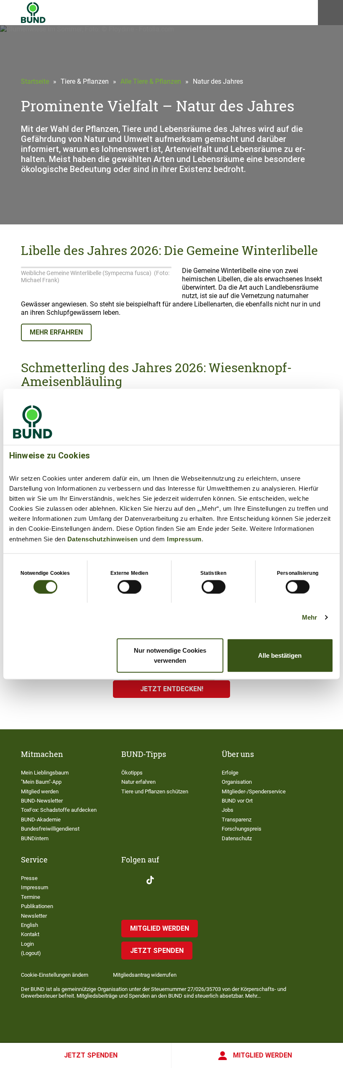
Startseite (35, 81)
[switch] (129, 586)
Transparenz (236, 819)
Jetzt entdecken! (171, 689)
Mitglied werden (262, 1055)
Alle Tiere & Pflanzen (150, 81)
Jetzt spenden (91, 1055)
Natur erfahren (138, 782)
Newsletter (34, 916)
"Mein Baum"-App (41, 782)
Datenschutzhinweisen (102, 538)
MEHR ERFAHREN (56, 332)
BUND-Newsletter (42, 801)
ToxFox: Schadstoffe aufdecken (59, 810)
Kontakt (30, 934)
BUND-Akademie (41, 819)
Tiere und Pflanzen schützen (154, 791)
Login (27, 944)
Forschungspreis (241, 829)
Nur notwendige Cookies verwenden (170, 655)
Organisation (237, 782)
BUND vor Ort (237, 801)
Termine (30, 897)
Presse (29, 878)
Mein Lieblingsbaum (45, 772)
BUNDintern (35, 838)
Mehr (309, 616)
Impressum (184, 538)
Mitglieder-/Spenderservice (254, 791)
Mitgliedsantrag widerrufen (145, 975)
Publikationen (37, 906)
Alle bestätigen (280, 655)
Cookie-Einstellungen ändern (54, 975)
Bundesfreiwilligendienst (50, 829)
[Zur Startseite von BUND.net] (33, 12)
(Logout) (31, 953)
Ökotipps (132, 772)
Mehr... (253, 996)
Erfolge (230, 772)
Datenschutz (237, 838)
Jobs (227, 810)
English (29, 925)
